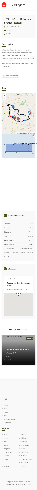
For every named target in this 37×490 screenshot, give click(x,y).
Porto (23, 449)
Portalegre (25, 445)
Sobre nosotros (9, 419)
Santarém (24, 452)
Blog (5, 416)
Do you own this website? (14, 289)
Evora (6, 459)
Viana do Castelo (27, 459)
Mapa (6, 412)
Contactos (7, 423)
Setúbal (24, 456)
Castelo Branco (9, 452)
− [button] (4, 98)
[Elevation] (34, 136)
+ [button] (4, 95)
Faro (5, 463)
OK (27, 289)
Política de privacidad (23, 484)
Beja (5, 442)
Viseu (23, 466)
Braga (6, 445)
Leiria (23, 434)
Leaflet (18, 133)
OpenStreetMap (31, 133)
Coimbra (6, 456)
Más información (11, 76)
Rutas (6, 408)
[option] (18, 352)
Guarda (6, 466)
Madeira (24, 442)
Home (6, 405)
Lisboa (23, 438)
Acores (6, 434)
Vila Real (24, 463)
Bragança (7, 449)
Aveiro (6, 438)
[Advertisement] (18, 185)
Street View (13, 279)
